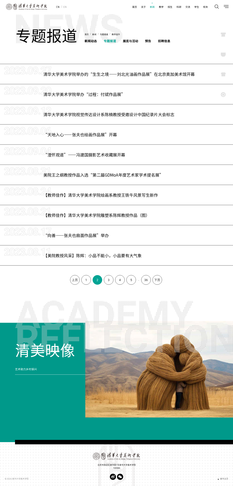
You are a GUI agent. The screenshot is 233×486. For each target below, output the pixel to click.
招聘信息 (164, 41)
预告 (148, 41)
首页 (87, 34)
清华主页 (224, 479)
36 (146, 280)
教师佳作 (116, 34)
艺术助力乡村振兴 (26, 369)
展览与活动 (130, 41)
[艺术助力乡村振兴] (159, 369)
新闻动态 (91, 41)
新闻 (94, 34)
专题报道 (104, 34)
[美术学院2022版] (23, 7)
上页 (75, 280)
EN (65, 7)
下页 (157, 280)
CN (57, 7)
